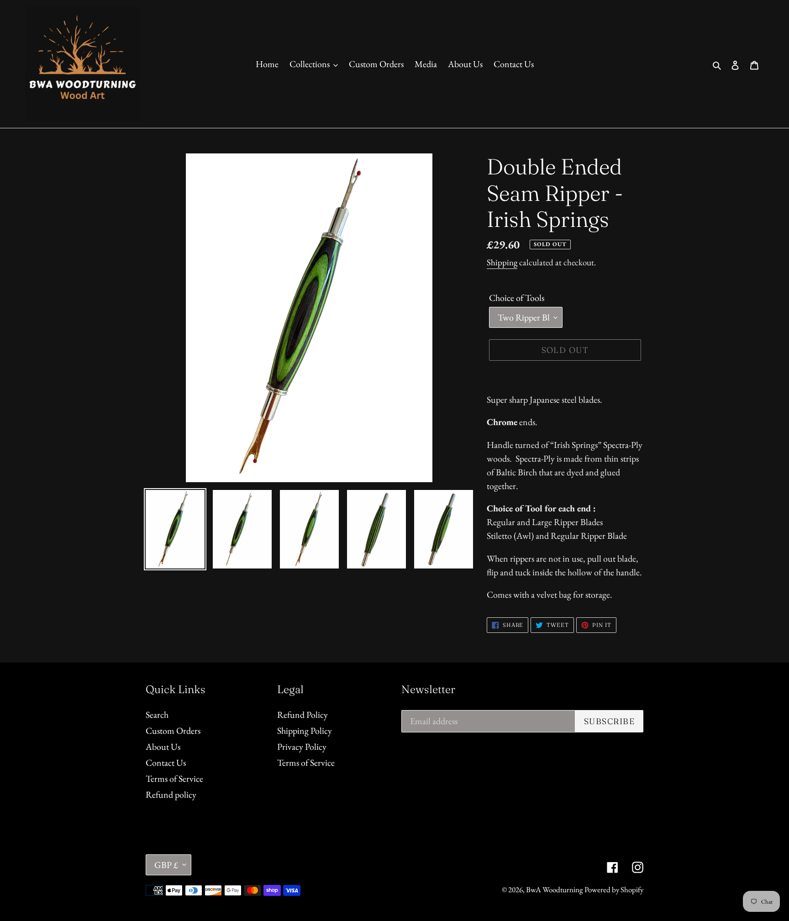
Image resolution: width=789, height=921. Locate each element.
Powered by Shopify (613, 889)
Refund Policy (302, 715)
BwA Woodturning (554, 889)
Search (157, 715)
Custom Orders (173, 731)
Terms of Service (174, 778)
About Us (163, 747)
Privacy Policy (301, 747)
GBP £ (166, 865)
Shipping (502, 262)
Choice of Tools (516, 298)
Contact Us (166, 762)
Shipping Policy (304, 731)
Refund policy (171, 794)
